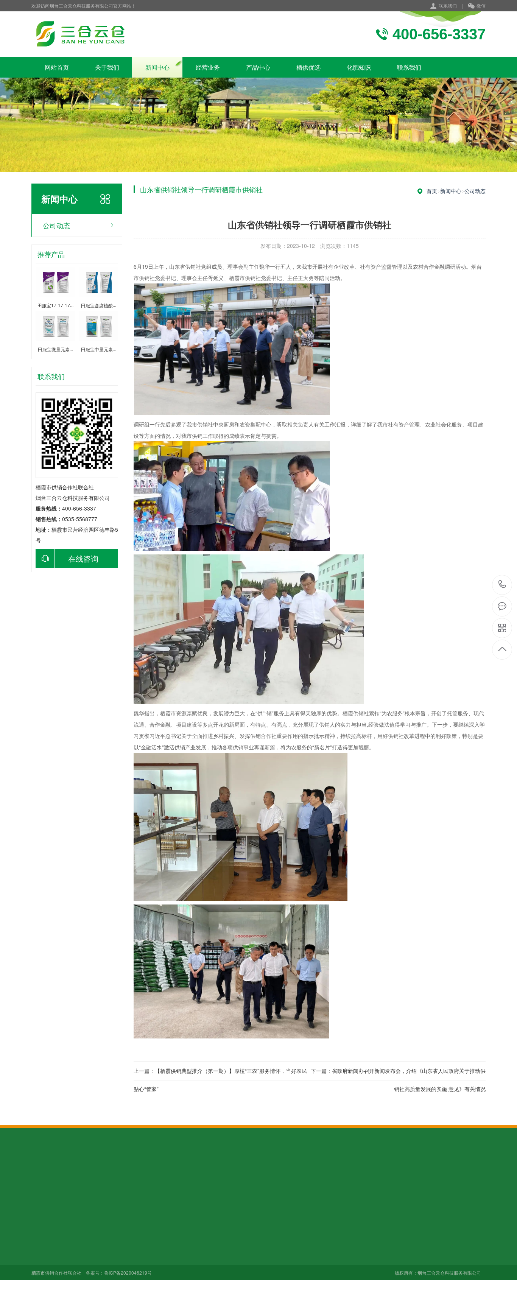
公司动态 (56, 225)
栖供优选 (308, 67)
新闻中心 (157, 67)
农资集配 (147, 1256)
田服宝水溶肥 (205, 1235)
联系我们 (448, 5)
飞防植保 (147, 1267)
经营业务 (208, 67)
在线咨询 (83, 558)
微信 (481, 5)
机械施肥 (147, 1246)
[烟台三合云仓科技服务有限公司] (79, 34)
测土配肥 (147, 1235)
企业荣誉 (42, 1246)
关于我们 (107, 67)
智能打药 (147, 1278)
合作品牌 (42, 1235)
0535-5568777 (502, 585)
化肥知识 (359, 67)
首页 (432, 191)
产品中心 (258, 67)
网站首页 (57, 67)
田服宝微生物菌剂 (210, 1246)
